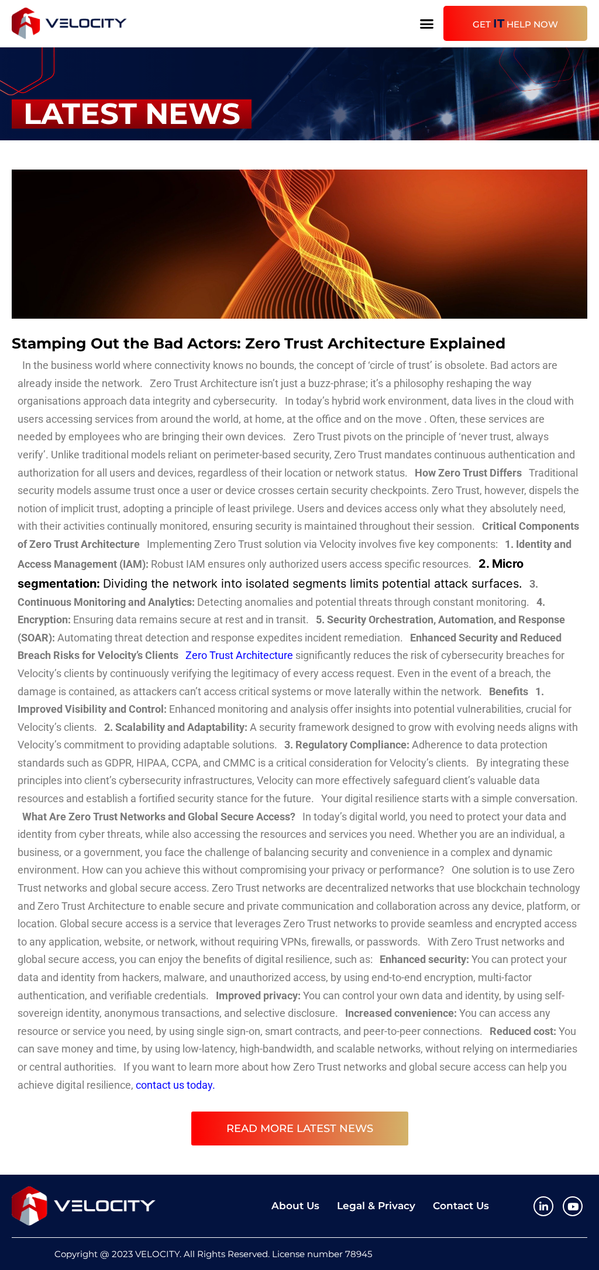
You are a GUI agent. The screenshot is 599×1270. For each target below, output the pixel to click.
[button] (426, 23)
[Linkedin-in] (543, 1206)
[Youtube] (573, 1206)
